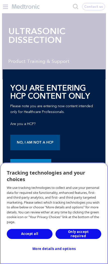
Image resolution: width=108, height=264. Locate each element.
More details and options (54, 248)
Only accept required (78, 233)
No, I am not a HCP (35, 143)
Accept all (29, 233)
